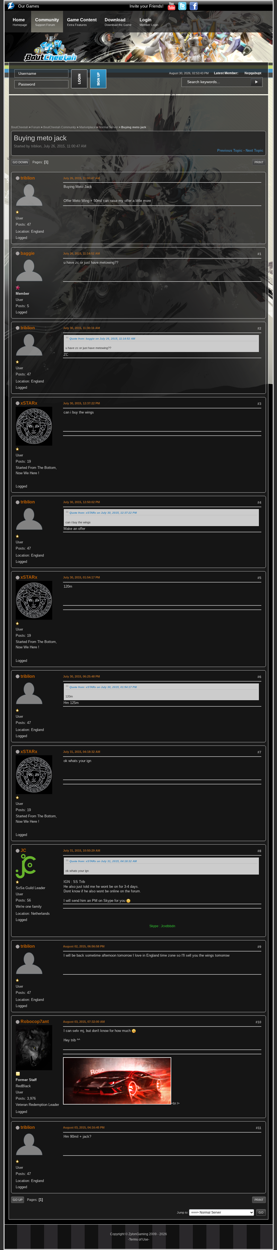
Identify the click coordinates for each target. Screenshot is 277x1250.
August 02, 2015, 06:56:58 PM (83, 946)
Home (20, 22)
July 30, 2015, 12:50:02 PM (81, 502)
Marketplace (87, 127)
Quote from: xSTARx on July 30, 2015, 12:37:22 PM (103, 512)
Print (259, 162)
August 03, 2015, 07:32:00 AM (84, 1021)
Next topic (254, 150)
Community (47, 22)
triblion (28, 178)
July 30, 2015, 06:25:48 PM (81, 676)
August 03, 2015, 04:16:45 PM (83, 1127)
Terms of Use (138, 1239)
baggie (28, 253)
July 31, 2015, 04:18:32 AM (81, 751)
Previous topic (229, 150)
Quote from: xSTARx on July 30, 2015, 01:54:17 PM (103, 687)
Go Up (17, 1199)
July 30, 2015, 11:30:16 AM (81, 328)
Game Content (82, 22)
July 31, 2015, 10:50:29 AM (81, 850)
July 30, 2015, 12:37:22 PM (81, 403)
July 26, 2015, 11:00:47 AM (81, 178)
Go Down (20, 162)
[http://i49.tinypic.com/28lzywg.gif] (18, 480)
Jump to (182, 1212)
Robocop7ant (35, 1021)
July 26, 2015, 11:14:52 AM (81, 253)
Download (118, 22)
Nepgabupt (253, 73)
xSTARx (29, 403)
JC (23, 850)
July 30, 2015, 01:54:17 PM (81, 577)
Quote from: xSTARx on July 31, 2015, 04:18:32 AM (103, 861)
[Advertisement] (138, 109)
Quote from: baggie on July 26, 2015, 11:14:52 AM (102, 338)
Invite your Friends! (146, 6)
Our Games (28, 6)
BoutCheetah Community (59, 127)
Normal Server (108, 127)
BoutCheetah (19, 127)
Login (149, 22)
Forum (35, 127)
